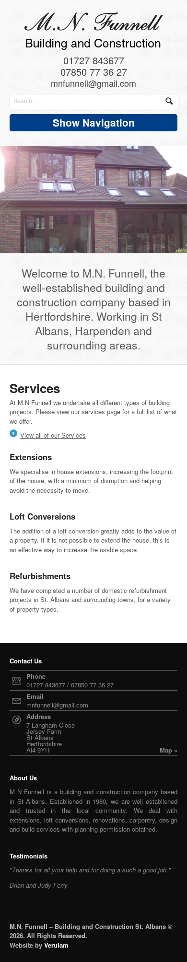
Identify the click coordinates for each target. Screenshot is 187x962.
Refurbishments (40, 575)
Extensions (31, 457)
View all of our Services (53, 435)
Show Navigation (94, 122)
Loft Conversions (42, 516)
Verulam (56, 945)
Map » (168, 750)
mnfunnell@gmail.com (93, 84)
